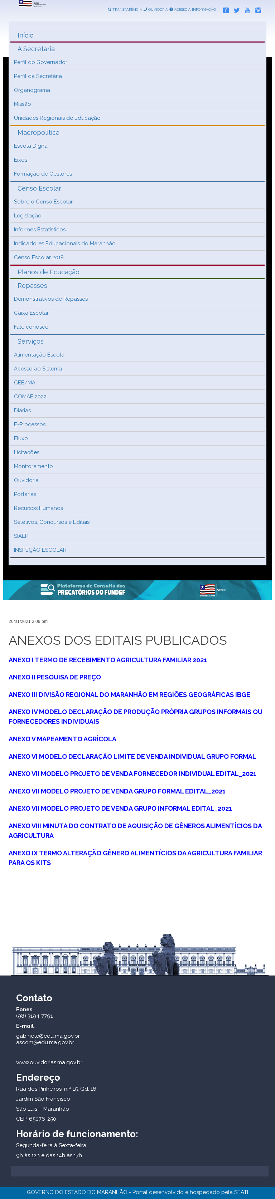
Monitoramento (33, 466)
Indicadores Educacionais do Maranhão (65, 243)
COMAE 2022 (30, 396)
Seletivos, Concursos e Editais (52, 522)
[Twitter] (235, 9)
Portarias (25, 494)
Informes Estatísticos (40, 229)
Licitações (26, 452)
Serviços (31, 341)
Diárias (22, 410)
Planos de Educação (48, 272)
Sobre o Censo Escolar (43, 201)
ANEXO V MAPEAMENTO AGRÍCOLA (62, 739)
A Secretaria (36, 49)
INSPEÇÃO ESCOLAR (40, 550)
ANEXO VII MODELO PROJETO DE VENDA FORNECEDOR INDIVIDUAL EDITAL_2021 (132, 773)
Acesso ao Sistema (38, 368)
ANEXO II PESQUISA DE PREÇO (55, 677)
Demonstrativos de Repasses (51, 299)
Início (26, 35)
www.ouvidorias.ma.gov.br (49, 1062)
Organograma (32, 90)
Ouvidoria (26, 480)
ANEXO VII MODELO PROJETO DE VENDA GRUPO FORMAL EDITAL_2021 (117, 791)
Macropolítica (38, 132)
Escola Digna (31, 146)
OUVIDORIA (157, 9)
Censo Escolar (39, 188)
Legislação (28, 215)
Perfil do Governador (40, 62)
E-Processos (29, 424)
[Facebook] (224, 9)
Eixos (20, 160)
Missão (22, 104)
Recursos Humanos (38, 508)
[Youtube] (245, 9)
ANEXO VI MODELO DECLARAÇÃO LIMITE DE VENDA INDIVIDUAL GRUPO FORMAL (132, 756)
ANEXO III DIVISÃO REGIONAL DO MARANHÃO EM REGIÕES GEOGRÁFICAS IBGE (129, 694)
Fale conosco (31, 327)
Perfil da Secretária (38, 76)
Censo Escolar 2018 (39, 257)
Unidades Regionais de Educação (57, 118)
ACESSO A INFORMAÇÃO (194, 9)
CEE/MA (24, 382)
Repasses (32, 285)
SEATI (241, 1192)
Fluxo (21, 438)
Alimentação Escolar (40, 355)
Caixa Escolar (31, 313)
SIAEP (21, 536)
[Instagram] (256, 9)
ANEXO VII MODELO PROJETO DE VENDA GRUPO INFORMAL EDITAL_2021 (120, 808)
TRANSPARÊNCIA (126, 9)
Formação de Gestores (43, 174)
